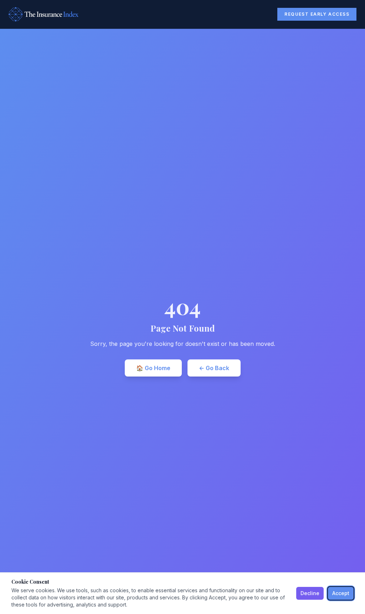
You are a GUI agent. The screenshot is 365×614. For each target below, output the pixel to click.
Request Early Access (316, 14)
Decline (309, 593)
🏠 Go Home (153, 368)
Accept (340, 593)
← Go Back (214, 368)
